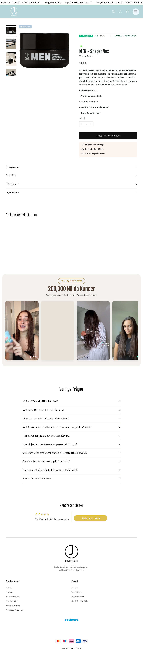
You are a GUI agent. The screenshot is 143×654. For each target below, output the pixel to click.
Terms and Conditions (15, 610)
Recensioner (77, 592)
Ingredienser (13, 192)
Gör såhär (11, 175)
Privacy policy (12, 601)
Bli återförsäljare (13, 597)
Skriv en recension (90, 518)
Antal (82, 118)
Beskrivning (12, 166)
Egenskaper (12, 183)
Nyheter (75, 588)
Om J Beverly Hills (80, 601)
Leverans (9, 592)
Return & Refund (13, 606)
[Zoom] (44, 50)
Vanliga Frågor (78, 597)
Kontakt (9, 588)
